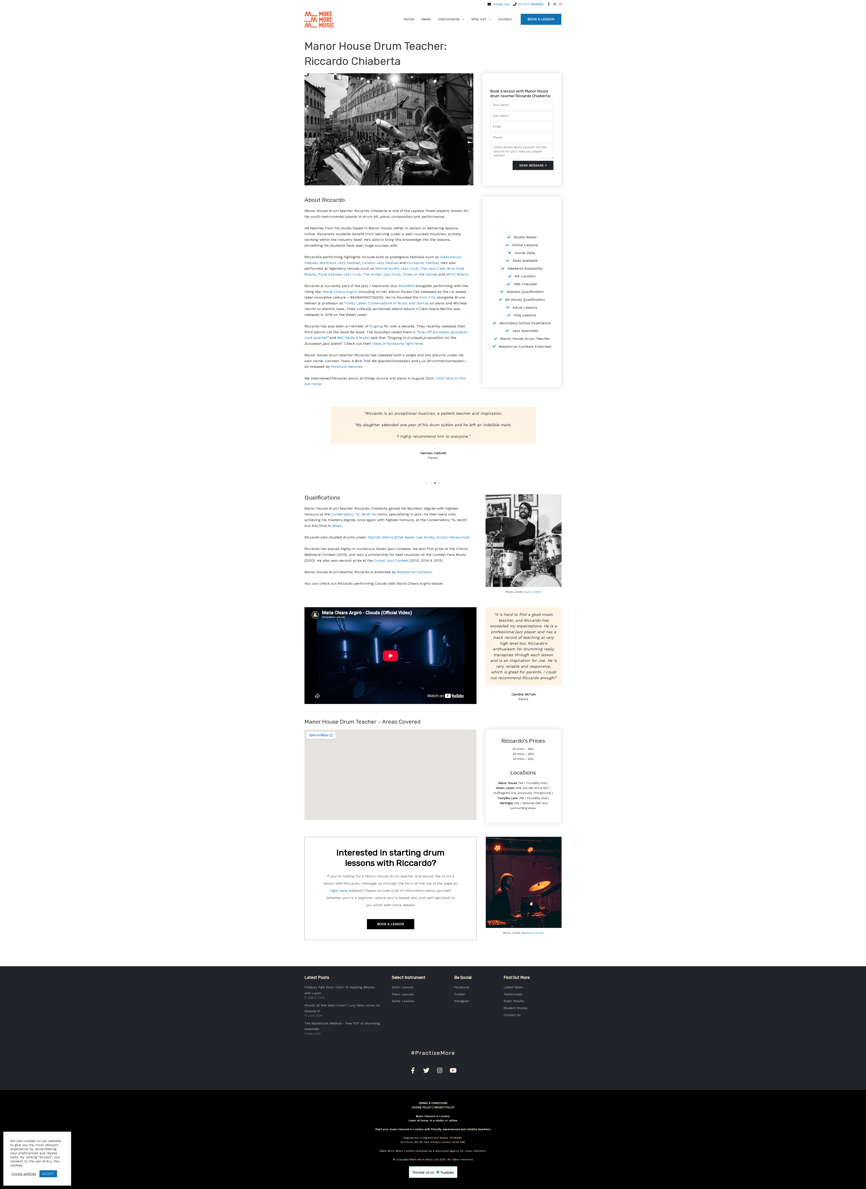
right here (338, 890)
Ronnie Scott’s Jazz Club (396, 268)
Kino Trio (427, 297)
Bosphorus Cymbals (414, 572)
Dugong (376, 326)
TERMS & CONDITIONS (433, 1103)
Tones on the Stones (420, 274)
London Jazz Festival (380, 263)
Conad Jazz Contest (391, 560)
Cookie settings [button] (23, 1174)
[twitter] (554, 4)
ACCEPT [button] (48, 1173)
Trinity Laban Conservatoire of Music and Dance (385, 303)
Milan (337, 526)
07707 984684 (531, 4)
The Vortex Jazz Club (381, 274)
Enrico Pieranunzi (452, 537)
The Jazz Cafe (432, 268)
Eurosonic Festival (423, 263)
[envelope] (489, 4)
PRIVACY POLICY (444, 1107)
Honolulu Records (346, 366)
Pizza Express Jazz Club (339, 274)
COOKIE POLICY (421, 1107)
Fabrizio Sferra (380, 537)
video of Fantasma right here (397, 343)
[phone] (514, 4)
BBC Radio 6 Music (353, 338)
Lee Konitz (425, 537)
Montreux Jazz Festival (340, 263)
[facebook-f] (548, 4)
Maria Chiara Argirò (340, 292)
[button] (427, 483)
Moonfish (406, 286)
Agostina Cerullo (533, 932)
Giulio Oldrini (532, 591)
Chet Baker (404, 537)
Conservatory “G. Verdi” (351, 514)
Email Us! (501, 4)
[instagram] (561, 4)
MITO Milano (457, 274)
